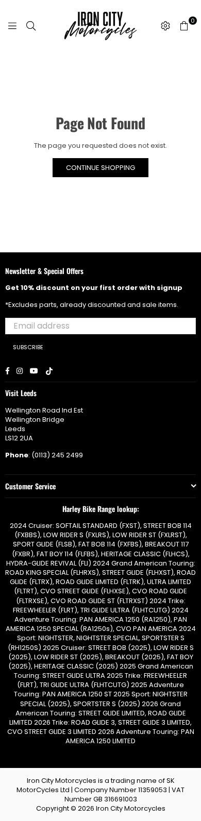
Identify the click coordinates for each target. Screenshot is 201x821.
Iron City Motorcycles (130, 808)
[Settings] (165, 25)
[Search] (31, 25)
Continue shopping (100, 168)
